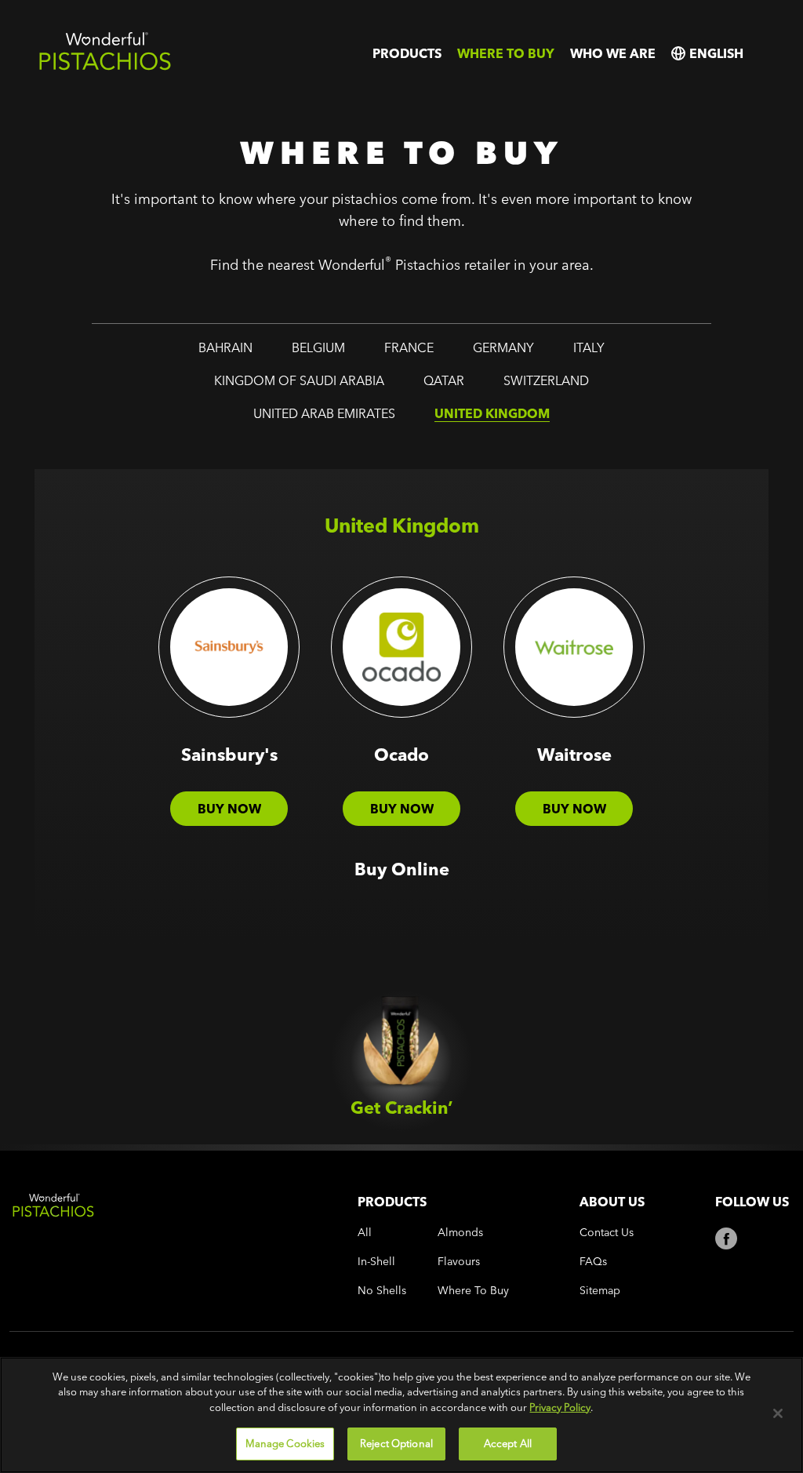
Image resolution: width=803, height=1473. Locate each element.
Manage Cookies (285, 1443)
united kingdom (492, 413)
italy (589, 347)
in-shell (376, 1261)
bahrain (225, 347)
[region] (401, 1415)
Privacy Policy (559, 1407)
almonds (460, 1232)
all (365, 1232)
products (406, 53)
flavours (459, 1261)
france (409, 347)
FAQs (593, 1261)
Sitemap (600, 1290)
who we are (613, 53)
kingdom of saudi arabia (299, 380)
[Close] (778, 1413)
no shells (382, 1290)
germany (503, 347)
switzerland (546, 380)
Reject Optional (396, 1443)
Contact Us (607, 1232)
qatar (443, 380)
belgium (318, 347)
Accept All (508, 1443)
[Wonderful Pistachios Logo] (105, 67)
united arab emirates (324, 413)
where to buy (505, 53)
